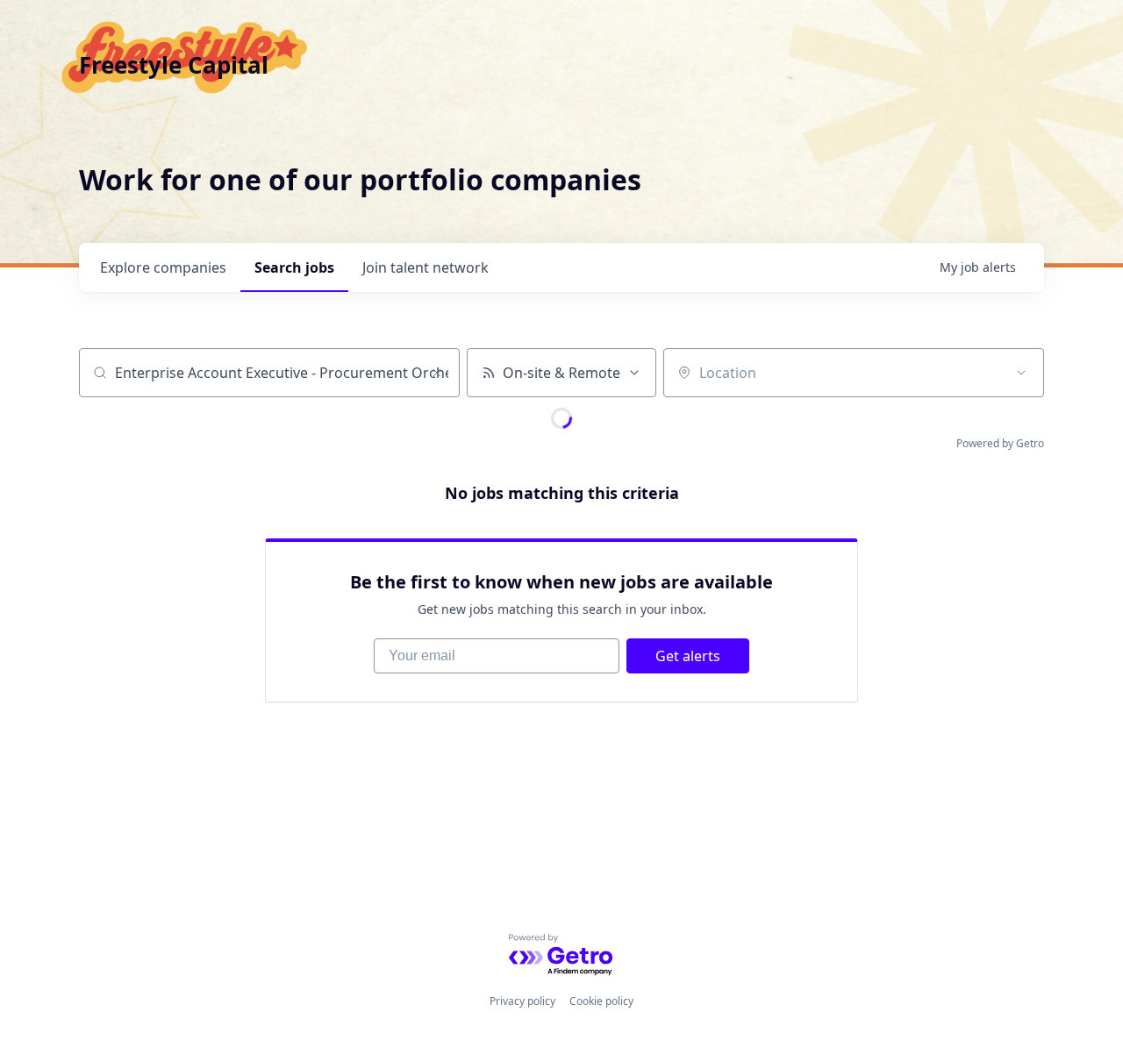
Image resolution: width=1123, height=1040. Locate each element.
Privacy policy (522, 1001)
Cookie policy (601, 1001)
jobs (294, 267)
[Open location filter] (1021, 372)
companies (163, 267)
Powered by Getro (1000, 443)
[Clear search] (437, 372)
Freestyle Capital (173, 65)
